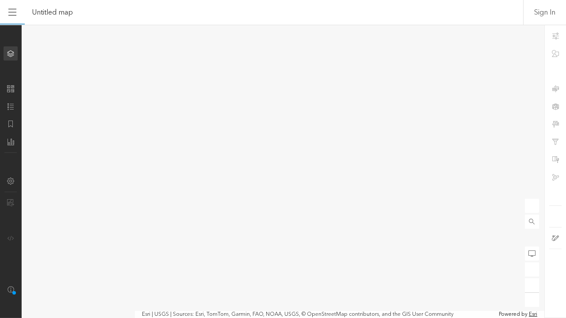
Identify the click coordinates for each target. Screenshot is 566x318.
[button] (532, 222)
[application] (283, 171)
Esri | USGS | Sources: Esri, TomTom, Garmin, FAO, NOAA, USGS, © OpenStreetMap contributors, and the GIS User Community (298, 314)
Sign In (544, 12)
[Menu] (12, 12)
